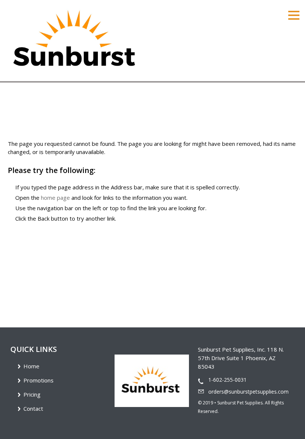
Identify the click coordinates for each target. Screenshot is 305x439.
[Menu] (293, 14)
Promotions (38, 380)
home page (55, 197)
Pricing (32, 394)
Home (31, 366)
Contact (33, 408)
